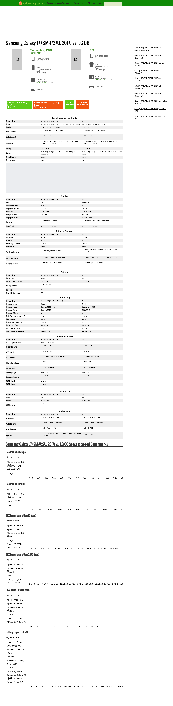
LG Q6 (84, 124)
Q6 (93, 50)
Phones (76, 3)
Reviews (50, 3)
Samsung (34, 50)
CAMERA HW (41, 83)
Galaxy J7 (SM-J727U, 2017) (41, 52)
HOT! (88, 3)
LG (90, 50)
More (94, 3)
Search (100, 3)
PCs (83, 3)
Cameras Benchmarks (63, 3)
